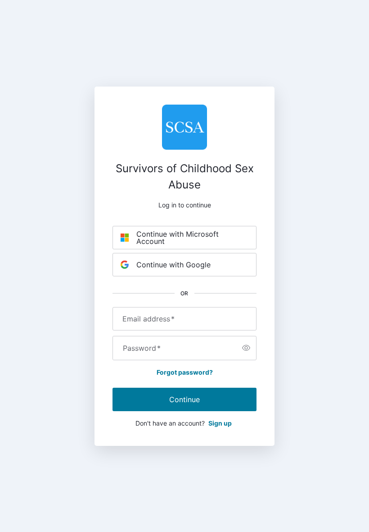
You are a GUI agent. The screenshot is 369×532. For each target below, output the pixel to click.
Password (142, 348)
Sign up (220, 423)
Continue (184, 399)
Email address (148, 319)
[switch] (246, 348)
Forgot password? (185, 372)
